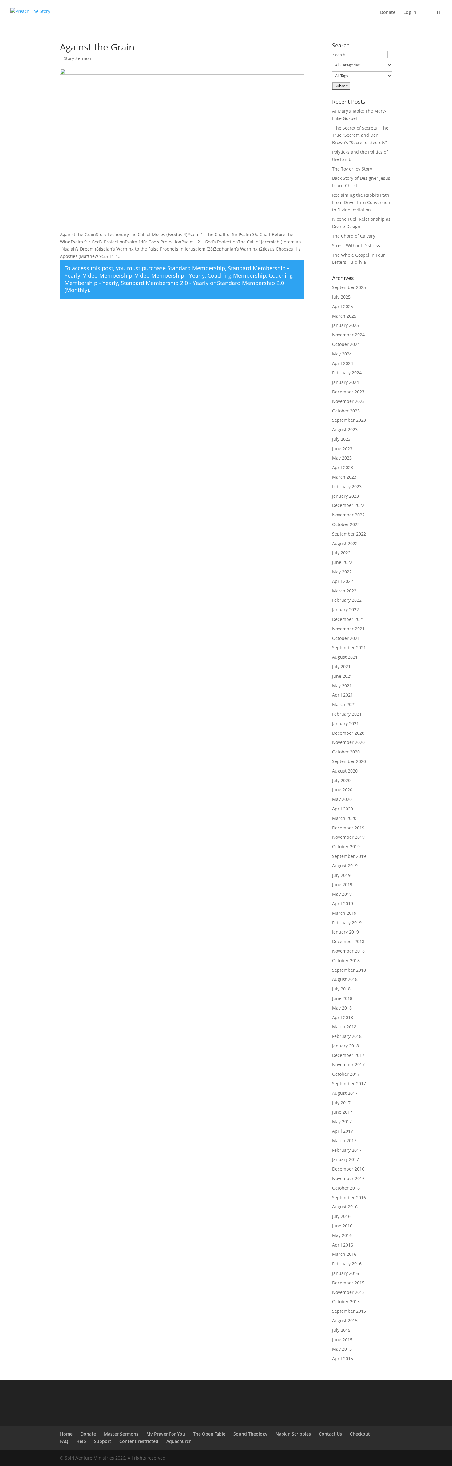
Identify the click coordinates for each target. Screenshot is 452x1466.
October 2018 (346, 960)
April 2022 (342, 581)
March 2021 (344, 704)
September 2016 (349, 1197)
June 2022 (342, 562)
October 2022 (346, 524)
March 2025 (344, 316)
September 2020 (349, 761)
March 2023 (344, 477)
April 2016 (342, 1245)
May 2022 (342, 572)
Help (81, 1441)
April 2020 (342, 809)
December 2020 (348, 733)
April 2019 (342, 903)
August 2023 (345, 429)
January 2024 (345, 382)
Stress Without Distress (356, 245)
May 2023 (342, 458)
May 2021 (342, 686)
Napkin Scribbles (293, 1434)
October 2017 (346, 1074)
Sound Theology (250, 1434)
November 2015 (348, 1292)
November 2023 (348, 401)
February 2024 (347, 373)
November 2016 (348, 1178)
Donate (387, 12)
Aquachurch (179, 1441)
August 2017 (345, 1093)
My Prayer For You (165, 1434)
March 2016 (344, 1254)
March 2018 (344, 1027)
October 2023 (346, 411)
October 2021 (346, 638)
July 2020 (341, 780)
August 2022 (345, 543)
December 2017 (348, 1055)
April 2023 (342, 467)
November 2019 (348, 837)
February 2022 (347, 600)
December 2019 (348, 828)
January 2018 (345, 1046)
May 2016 (342, 1235)
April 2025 (342, 306)
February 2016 (347, 1264)
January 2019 (345, 932)
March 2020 (344, 818)
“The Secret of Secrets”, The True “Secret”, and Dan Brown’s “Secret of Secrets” (360, 135)
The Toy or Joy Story (352, 169)
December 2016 (348, 1169)
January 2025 (345, 325)
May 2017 (342, 1121)
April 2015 (342, 1358)
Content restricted (138, 1441)
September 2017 (349, 1083)
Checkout (360, 1434)
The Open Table (209, 1434)
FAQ (64, 1441)
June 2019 (342, 884)
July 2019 (341, 875)
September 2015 (349, 1311)
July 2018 (341, 989)
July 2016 (341, 1216)
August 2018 (345, 979)
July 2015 (341, 1330)
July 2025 (341, 297)
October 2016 (346, 1188)
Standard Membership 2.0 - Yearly (164, 283)
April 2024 (342, 363)
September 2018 (349, 970)
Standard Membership (196, 268)
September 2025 (349, 287)
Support (102, 1441)
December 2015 (348, 1283)
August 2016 (345, 1207)
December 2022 (348, 505)
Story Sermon (77, 58)
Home (66, 1434)
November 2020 (348, 742)
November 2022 (348, 515)
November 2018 (348, 951)
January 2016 (345, 1273)
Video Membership (107, 275)
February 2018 (347, 1036)
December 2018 (348, 941)
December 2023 (348, 392)
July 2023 (341, 439)
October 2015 (346, 1301)
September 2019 (349, 856)
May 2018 (342, 1008)
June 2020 (342, 790)
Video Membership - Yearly (170, 275)
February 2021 (347, 714)
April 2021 (342, 695)
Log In (409, 12)
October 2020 (346, 752)
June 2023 (342, 449)
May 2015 (342, 1349)
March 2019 (344, 913)
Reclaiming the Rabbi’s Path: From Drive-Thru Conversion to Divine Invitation (361, 202)
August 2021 (345, 657)
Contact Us (330, 1434)
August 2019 (345, 866)
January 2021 (345, 723)
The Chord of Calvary (353, 236)
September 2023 (349, 420)
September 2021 (349, 647)
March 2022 (344, 591)
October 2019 (346, 846)
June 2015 (342, 1340)
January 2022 (345, 610)
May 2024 (342, 354)
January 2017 (345, 1159)
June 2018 (342, 998)
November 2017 (348, 1064)
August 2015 (345, 1320)
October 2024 (346, 344)
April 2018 (342, 1017)
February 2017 (347, 1150)
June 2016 (342, 1226)
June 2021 (342, 676)
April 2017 (342, 1131)
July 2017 (341, 1103)
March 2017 (344, 1140)
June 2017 (342, 1112)
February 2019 (347, 923)
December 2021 (348, 619)
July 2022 (341, 553)
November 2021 (348, 629)
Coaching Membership (237, 275)
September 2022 (349, 534)
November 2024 (348, 335)
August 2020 (345, 771)
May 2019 (342, 894)
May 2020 (342, 799)
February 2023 (347, 486)
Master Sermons (121, 1434)
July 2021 (341, 666)
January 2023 (345, 496)
